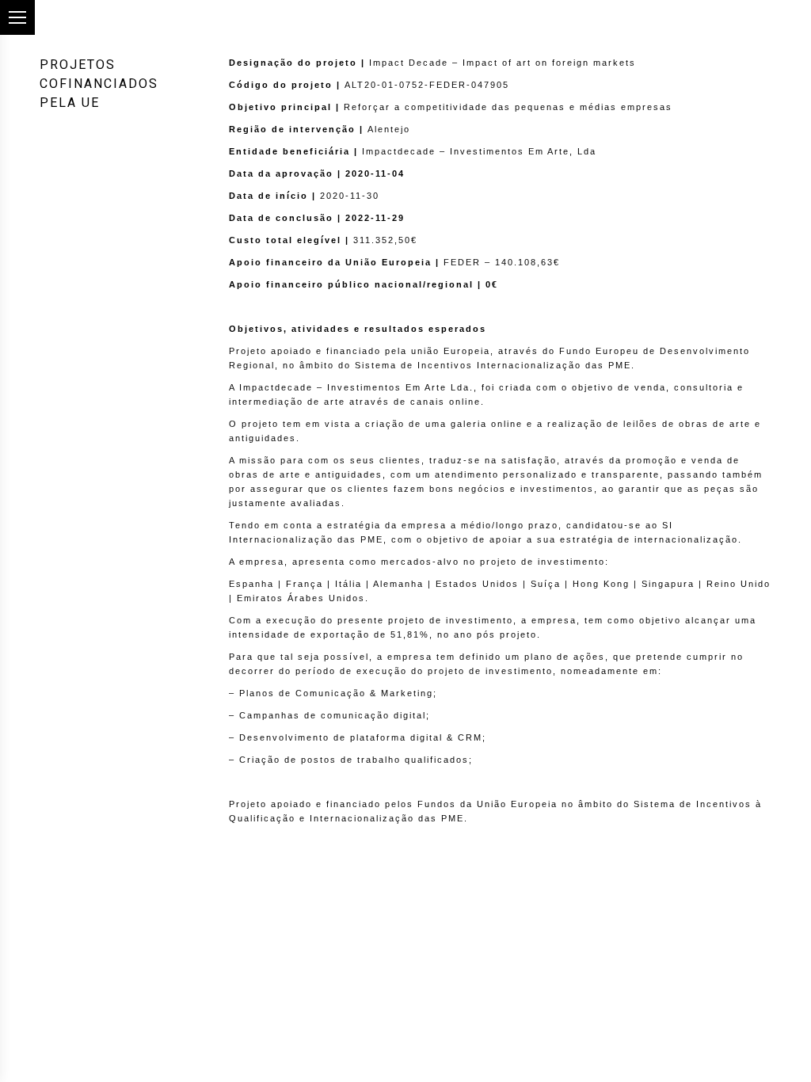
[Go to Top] (785, 1056)
